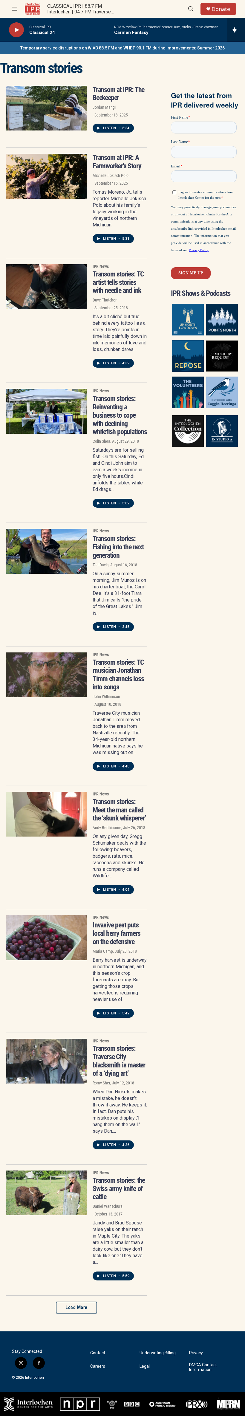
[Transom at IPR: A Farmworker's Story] (46, 176)
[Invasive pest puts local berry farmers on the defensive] (46, 937)
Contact (97, 1353)
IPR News (101, 266)
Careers (97, 1366)
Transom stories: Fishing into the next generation (118, 546)
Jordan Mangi (104, 107)
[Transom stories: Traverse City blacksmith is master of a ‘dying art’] (46, 1061)
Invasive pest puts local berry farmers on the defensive (116, 933)
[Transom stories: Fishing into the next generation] (46, 551)
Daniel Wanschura (107, 1206)
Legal (145, 1366)
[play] (16, 30)
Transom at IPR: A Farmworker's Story (117, 161)
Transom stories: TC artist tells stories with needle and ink (118, 282)
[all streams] (236, 30)
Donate (221, 9)
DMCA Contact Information (203, 1367)
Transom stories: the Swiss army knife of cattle (119, 1188)
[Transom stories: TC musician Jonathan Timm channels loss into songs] (46, 674)
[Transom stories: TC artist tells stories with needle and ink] (46, 286)
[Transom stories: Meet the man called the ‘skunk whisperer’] (46, 814)
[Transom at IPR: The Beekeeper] (46, 108)
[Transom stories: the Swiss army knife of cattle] (46, 1193)
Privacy (196, 1353)
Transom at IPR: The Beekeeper (118, 94)
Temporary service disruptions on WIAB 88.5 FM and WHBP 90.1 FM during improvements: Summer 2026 (122, 48)
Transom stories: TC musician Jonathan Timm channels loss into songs (118, 674)
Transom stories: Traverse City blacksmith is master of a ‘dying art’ (119, 1060)
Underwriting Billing (158, 1353)
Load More (76, 1307)
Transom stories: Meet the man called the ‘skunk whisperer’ (119, 810)
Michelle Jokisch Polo (110, 175)
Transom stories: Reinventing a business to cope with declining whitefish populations (120, 415)
